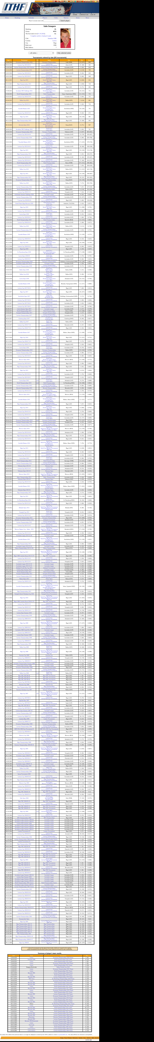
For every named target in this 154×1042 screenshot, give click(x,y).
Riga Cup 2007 (24, 693)
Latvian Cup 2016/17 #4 (24, 325)
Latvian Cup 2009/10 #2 (24, 627)
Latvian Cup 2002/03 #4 (24, 898)
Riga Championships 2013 (24, 492)
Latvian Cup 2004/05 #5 (24, 786)
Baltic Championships (49, 477)
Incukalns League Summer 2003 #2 (24, 881)
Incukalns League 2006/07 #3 (24, 755)
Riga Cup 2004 (24, 811)
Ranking (17, 18)
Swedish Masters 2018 (24, 283)
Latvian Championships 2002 (24, 916)
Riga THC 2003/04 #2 (24, 863)
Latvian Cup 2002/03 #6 (24, 892)
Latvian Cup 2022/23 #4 (24, 165)
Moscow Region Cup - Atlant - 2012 (24, 529)
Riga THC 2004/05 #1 (24, 808)
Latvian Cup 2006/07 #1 (24, 721)
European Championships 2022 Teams (63, 969)
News (87, 18)
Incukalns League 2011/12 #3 (24, 546)
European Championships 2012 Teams (63, 1005)
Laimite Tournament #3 (24, 831)
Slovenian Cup (49, 125)
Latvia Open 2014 (24, 417)
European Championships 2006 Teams (63, 1023)
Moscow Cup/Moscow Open (49, 361)
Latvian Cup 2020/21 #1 (24, 192)
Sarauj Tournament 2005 (24, 774)
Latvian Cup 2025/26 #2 (24, 76)
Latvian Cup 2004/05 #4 (24, 789)
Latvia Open (49, 92)
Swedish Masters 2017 (24, 332)
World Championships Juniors (49, 882)
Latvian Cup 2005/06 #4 (24, 739)
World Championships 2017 (24, 311)
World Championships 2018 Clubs (63, 982)
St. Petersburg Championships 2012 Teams (63, 1003)
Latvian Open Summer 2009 (24, 635)
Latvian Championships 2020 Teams (63, 973)
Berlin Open (49, 271)
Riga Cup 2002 (24, 902)
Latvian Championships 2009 (24, 637)
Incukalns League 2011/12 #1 (24, 566)
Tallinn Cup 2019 (24, 226)
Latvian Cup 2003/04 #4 (24, 849)
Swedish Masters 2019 (24, 234)
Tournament (24, 60)
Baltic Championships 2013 (24, 477)
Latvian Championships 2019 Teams (63, 976)
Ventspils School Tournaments (49, 594)
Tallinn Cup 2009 (24, 647)
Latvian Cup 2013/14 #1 (24, 455)
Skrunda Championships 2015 (24, 388)
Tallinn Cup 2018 (24, 274)
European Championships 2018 (24, 261)
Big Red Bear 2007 (24, 700)
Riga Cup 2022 (24, 173)
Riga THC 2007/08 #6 (24, 675)
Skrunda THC (31, 973)
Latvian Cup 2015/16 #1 (24, 377)
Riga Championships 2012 (24, 543)
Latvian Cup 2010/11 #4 (24, 581)
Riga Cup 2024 (24, 116)
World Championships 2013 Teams (63, 1000)
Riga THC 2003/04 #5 (24, 854)
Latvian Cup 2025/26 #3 (24, 73)
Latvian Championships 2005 (24, 771)
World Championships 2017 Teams (63, 986)
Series (78, 18)
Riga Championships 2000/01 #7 (24, 939)
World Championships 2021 (24, 189)
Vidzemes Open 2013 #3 (24, 471)
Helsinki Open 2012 (24, 507)
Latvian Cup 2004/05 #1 (24, 815)
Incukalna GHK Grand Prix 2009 (24, 630)
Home (7, 18)
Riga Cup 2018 (24, 242)
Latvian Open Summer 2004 (24, 823)
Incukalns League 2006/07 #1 (24, 764)
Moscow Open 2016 (24, 359)
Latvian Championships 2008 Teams (63, 1019)
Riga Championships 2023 (24, 154)
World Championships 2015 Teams (63, 992)
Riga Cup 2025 (24, 80)
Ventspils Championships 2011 (24, 573)
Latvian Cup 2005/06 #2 (24, 758)
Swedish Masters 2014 (24, 443)
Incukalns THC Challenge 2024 (24, 129)
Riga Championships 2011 (24, 591)
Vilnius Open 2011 (24, 578)
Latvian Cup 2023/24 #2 (24, 157)
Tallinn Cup (49, 101)
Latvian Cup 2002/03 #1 (24, 913)
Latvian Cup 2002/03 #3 (24, 905)
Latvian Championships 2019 (24, 230)
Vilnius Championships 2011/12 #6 (24, 548)
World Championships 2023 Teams (63, 965)
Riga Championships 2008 (24, 687)
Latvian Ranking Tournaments (49, 65)
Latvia (54, 40)
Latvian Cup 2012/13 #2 (24, 503)
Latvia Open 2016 (24, 347)
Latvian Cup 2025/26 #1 (24, 87)
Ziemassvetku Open (24, 919)
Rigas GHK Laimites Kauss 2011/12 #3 (24, 555)
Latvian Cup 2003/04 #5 (24, 834)
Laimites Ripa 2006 (24, 719)
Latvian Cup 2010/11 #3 (24, 604)
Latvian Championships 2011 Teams (63, 1013)
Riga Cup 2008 (24, 651)
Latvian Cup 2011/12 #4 (24, 533)
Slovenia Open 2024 (24, 125)
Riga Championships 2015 (24, 404)
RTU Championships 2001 (24, 933)
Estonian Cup (49, 655)
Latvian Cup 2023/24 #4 (24, 134)
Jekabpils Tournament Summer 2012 (24, 519)
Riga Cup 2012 (24, 496)
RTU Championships (49, 817)
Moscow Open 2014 (24, 428)
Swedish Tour (49, 109)
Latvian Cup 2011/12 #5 (24, 525)
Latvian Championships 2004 (24, 837)
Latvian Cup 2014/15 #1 (24, 414)
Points (89, 60)
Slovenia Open (49, 126)
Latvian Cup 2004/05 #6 (24, 776)
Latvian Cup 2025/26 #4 (24, 65)
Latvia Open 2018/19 (24, 256)
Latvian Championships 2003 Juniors (24, 886)
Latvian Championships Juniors (49, 839)
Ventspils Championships (49, 312)
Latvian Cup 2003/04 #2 (24, 867)
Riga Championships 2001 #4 (24, 926)
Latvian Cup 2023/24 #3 (24, 146)
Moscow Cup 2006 (24, 735)
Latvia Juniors (31, 1028)
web (37, 380)
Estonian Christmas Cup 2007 (24, 689)
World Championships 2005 (24, 765)
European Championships (49, 62)
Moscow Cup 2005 (24, 783)
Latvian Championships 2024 (24, 137)
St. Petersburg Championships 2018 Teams (63, 978)
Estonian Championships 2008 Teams (63, 1017)
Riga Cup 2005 (24, 748)
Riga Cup (49, 81)
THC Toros (31, 978)
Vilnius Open (49, 578)
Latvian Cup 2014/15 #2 (24, 411)
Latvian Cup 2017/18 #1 (24, 306)
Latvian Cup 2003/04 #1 (24, 872)
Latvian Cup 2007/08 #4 (24, 682)
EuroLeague (49, 782)
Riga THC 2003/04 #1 (24, 870)
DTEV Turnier (49, 269)
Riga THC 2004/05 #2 (24, 806)
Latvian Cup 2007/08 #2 (24, 703)
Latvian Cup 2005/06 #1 (24, 761)
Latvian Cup (49, 64)
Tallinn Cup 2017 (24, 321)
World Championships (49, 94)
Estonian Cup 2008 (24, 684)
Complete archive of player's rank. (41, 36)
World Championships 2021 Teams (63, 971)
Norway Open (49, 799)
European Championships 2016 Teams (63, 990)
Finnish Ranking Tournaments (49, 508)
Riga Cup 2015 (24, 370)
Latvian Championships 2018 (24, 266)
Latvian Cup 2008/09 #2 (24, 658)
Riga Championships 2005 (24, 779)
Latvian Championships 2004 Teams (63, 1030)
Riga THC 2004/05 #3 (24, 801)
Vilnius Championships (49, 548)
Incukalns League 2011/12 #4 (24, 535)
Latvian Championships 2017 (24, 315)
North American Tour (49, 202)
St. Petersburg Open (49, 253)
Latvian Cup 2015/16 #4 (24, 356)
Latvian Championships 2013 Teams (63, 1001)
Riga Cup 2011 (24, 552)
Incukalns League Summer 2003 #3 (24, 879)
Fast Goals (31, 1024)
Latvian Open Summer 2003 (24, 877)
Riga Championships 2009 (24, 644)
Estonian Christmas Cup (49, 689)
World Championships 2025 (24, 94)
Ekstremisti (31, 1017)
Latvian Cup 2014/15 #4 (24, 390)
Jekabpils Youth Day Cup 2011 (24, 568)
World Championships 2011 (24, 571)
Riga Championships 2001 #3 (24, 928)
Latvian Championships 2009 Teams (63, 1015)
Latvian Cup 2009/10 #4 (24, 618)
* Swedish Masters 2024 (24, 142)
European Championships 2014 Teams (63, 996)
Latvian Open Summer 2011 (24, 569)
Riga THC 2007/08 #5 (24, 677)
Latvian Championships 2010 (24, 615)
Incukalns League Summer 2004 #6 (24, 819)
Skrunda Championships (49, 388)
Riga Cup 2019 (24, 207)
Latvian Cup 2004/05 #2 (24, 804)
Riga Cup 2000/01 (24, 942)
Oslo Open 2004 (24, 798)
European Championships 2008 (24, 667)
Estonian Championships (49, 745)
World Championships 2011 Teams (63, 1011)
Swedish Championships (49, 587)
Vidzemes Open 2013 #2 (24, 479)
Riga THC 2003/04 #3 (24, 865)
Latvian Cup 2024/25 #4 (24, 96)
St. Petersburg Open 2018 (24, 252)
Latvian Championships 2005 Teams (63, 1028)
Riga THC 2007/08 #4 (24, 679)
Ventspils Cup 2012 (24, 512)
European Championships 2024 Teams (63, 963)
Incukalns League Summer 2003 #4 (24, 875)
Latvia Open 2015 (24, 380)
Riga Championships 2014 (24, 435)
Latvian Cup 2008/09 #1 (24, 661)
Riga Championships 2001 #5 (24, 924)
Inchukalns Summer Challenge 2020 (24, 194)
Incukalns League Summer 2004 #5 (24, 821)
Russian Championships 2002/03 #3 (24, 907)
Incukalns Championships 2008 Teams (63, 1021)
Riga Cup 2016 (24, 337)
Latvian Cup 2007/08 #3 (24, 698)
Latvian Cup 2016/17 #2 (24, 341)
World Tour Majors (49, 274)
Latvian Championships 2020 (24, 197)
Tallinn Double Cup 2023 (63, 967)
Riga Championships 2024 (24, 120)
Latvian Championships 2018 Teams (63, 984)
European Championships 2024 (24, 132)
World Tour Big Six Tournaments (49, 428)
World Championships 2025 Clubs (63, 959)
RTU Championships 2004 (24, 817)
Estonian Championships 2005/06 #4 (24, 745)
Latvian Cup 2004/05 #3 (24, 794)
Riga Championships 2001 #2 (24, 930)
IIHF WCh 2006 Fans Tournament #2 (24, 729)
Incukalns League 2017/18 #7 (24, 263)
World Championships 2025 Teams (63, 961)
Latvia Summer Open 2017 (24, 309)
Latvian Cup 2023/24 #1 (24, 160)
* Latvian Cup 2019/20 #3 (24, 200)
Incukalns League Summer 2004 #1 (24, 829)
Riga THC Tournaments (49, 555)
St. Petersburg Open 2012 (24, 500)
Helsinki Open (49, 509)
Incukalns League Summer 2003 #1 (24, 884)
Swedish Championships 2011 (24, 586)
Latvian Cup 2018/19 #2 (24, 246)
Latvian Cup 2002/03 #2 (24, 910)
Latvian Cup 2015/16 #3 (24, 363)
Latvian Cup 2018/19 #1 (24, 259)
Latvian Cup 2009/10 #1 (24, 632)
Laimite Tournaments (49, 719)
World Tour (49, 78)
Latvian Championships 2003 (24, 889)
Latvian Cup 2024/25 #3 (24, 104)
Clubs (56, 18)
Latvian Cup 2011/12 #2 (24, 561)
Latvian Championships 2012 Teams (63, 1009)
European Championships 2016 (24, 350)
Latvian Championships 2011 (24, 576)
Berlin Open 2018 (24, 269)
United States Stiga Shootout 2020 (24, 203)
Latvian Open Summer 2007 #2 (24, 710)
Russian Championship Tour (49, 907)
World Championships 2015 (24, 383)
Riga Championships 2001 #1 (24, 931)
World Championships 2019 (24, 219)
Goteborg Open (49, 319)
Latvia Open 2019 (24, 214)
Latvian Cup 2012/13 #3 (24, 481)
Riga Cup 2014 (24, 407)
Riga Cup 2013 (24, 448)
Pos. (82, 60)
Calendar (31, 18)
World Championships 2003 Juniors (24, 882)
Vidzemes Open (49, 466)
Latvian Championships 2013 (24, 463)
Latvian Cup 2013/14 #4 (24, 432)
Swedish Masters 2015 (24, 399)
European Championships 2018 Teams (63, 980)
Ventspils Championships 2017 (24, 312)
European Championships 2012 (24, 517)
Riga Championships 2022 (24, 177)
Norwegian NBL (49, 798)
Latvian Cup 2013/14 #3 (24, 438)
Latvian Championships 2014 (24, 425)
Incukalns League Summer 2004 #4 (24, 825)
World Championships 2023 (24, 163)
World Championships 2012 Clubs (63, 1007)
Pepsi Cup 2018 (24, 249)
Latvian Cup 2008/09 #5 (24, 640)
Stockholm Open (49, 297)
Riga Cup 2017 (24, 292)
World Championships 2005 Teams (63, 1026)
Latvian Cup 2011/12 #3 (24, 558)
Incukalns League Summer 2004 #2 (24, 827)
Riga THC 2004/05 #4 (24, 791)
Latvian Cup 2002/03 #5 (24, 895)
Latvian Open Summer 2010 (24, 613)
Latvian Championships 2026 (24, 70)
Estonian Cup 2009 (24, 655)
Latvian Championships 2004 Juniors (24, 839)
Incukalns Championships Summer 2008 (24, 663)
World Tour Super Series (49, 80)
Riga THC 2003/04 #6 (24, 846)
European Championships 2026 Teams (63, 957)
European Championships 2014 (24, 420)
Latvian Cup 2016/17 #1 (24, 344)
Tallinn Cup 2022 (24, 183)
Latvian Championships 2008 (24, 670)
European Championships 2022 (24, 180)
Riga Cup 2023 (24, 150)
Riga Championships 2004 (24, 844)
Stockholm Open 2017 (24, 296)
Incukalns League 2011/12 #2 (24, 564)
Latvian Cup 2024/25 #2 (24, 113)
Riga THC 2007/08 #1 (24, 705)
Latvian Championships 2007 (24, 713)
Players (45, 18)
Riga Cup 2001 (24, 921)
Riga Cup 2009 (24, 623)
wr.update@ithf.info (62, 1034)
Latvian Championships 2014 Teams (63, 998)
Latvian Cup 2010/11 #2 (24, 607)
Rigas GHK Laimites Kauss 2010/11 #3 (24, 601)
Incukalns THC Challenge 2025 (24, 90)
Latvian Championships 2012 (24, 522)
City (69, 60)
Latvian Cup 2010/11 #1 (24, 610)
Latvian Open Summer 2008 (24, 665)
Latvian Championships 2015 (24, 385)
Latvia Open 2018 (24, 278)
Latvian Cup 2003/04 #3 (24, 852)
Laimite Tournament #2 (24, 841)
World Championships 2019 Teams (63, 975)
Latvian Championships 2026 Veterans (24, 67)
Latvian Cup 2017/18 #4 (24, 288)
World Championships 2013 (24, 460)
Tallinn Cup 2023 (24, 169)
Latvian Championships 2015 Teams (63, 994)
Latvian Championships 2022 (24, 187)
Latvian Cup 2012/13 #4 (24, 468)
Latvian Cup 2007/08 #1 (24, 708)
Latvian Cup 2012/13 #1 (24, 515)
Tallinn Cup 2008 (24, 673)
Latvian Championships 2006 (24, 726)
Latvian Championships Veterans (49, 67)
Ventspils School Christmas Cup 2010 (24, 594)
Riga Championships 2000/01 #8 (24, 936)
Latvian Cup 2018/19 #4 (24, 222)
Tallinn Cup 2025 (24, 100)
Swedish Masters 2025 (24, 108)
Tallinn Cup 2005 (24, 768)
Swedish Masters (49, 110)
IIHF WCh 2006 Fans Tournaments (49, 729)
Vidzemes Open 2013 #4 (24, 466)
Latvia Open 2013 (24, 458)
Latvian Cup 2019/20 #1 (24, 217)
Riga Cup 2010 (24, 597)
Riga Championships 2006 (24, 742)
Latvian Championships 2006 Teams (63, 1024)
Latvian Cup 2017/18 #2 (24, 303)
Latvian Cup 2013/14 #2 (24, 452)
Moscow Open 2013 (24, 474)
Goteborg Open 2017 (24, 318)
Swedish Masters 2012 (24, 539)
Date (8, 60)
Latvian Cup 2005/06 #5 (24, 731)
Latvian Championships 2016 (24, 352)
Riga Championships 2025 (24, 84)
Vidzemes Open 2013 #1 (24, 490)
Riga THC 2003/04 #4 (24, 856)
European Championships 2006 (24, 724)
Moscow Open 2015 (24, 394)
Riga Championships (49, 83)
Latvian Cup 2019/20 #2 (24, 211)
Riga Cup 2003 (24, 860)
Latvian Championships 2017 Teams (63, 988)
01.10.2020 (41, 33)
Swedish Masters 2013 (24, 486)
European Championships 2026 (24, 62)
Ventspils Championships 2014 (24, 422)
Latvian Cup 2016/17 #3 (24, 328)
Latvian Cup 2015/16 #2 (24, 374)
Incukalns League (49, 194)
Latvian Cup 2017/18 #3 (24, 300)
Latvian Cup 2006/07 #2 (24, 716)
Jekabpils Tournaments (49, 519)
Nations (66, 18)
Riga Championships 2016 (24, 366)
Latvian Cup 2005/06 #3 (24, 753)
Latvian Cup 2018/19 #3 (24, 238)
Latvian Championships (49, 69)
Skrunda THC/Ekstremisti (31, 1021)
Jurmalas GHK (52, 38)
